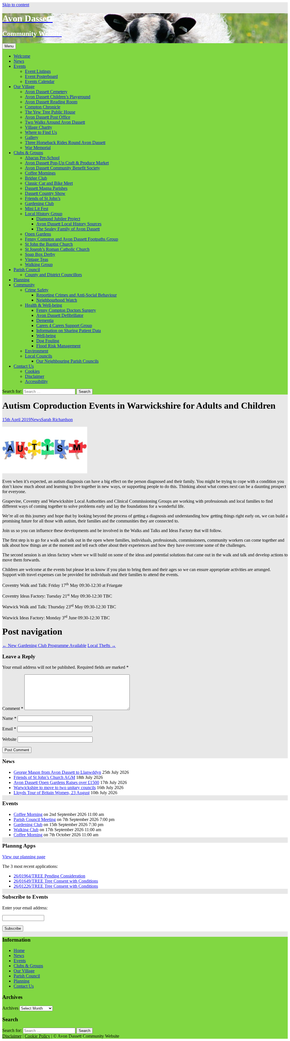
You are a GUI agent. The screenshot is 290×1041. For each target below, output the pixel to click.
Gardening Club (39, 203)
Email (9, 728)
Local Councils (38, 356)
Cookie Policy (37, 1036)
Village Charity (38, 127)
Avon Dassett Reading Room (51, 101)
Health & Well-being (43, 305)
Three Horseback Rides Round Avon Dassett (65, 142)
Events (20, 66)
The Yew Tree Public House (50, 112)
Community (24, 284)
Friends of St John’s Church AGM (44, 777)
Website (9, 739)
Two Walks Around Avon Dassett (55, 122)
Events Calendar (39, 81)
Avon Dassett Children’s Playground (57, 96)
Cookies (32, 371)
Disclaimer (34, 376)
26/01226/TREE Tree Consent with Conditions (56, 886)
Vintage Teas (36, 259)
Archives (10, 1008)
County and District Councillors (53, 274)
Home (19, 950)
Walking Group (39, 264)
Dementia (45, 320)
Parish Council (27, 269)
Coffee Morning (28, 814)
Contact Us (24, 366)
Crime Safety (36, 290)
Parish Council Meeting (35, 819)
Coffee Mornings (40, 173)
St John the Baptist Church (49, 244)
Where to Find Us (41, 132)
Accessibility (36, 381)
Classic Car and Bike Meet (49, 183)
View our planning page (23, 856)
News (19, 61)
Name (9, 718)
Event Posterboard (41, 76)
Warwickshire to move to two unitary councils (55, 787)
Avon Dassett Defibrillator (59, 315)
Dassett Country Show (45, 193)
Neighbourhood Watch (56, 300)
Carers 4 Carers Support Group (64, 325)
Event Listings (38, 71)
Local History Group (43, 213)
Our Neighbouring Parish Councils (67, 361)
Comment (12, 708)
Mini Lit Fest (36, 208)
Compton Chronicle (42, 106)
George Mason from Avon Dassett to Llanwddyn (57, 772)
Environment (36, 351)
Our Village (24, 86)
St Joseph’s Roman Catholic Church (57, 249)
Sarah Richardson (57, 419)
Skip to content (15, 4)
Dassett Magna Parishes (46, 188)
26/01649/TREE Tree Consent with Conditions (56, 881)
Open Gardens (38, 234)
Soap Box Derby (40, 254)
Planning (21, 279)
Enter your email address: (25, 907)
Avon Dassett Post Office (47, 117)
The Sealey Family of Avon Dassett (68, 229)
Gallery (31, 137)
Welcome (22, 56)
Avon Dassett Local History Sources (68, 223)
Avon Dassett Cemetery (46, 91)
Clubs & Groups (28, 152)
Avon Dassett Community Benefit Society (62, 167)
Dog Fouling (47, 340)
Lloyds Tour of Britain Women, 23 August (51, 792)
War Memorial (38, 147)
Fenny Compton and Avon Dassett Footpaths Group (71, 239)
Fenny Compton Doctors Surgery (66, 310)
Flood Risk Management (58, 345)
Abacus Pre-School (42, 157)
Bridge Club (36, 178)
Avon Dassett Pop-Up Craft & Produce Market (67, 162)
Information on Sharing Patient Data (68, 330)
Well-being (46, 335)
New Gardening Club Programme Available (44, 645)
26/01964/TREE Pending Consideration (49, 876)
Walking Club (26, 829)
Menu (9, 46)
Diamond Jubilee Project (58, 218)
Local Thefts (102, 645)
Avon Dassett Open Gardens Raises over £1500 (56, 782)
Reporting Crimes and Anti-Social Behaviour (76, 295)
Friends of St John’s (42, 198)
